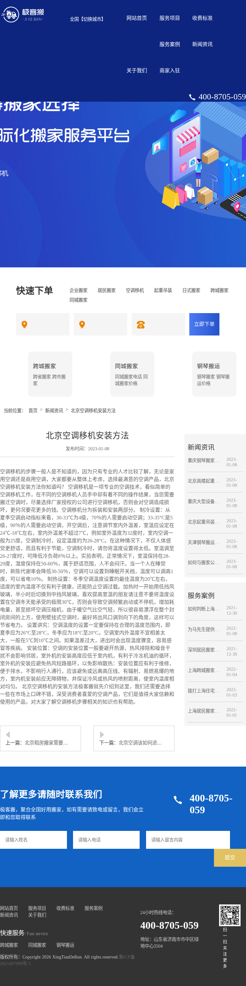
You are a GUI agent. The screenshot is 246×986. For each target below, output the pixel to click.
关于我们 (137, 70)
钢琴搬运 (65, 945)
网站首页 (137, 18)
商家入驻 (170, 70)
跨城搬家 (9, 945)
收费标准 (202, 18)
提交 (230, 857)
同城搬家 (37, 945)
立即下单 (204, 324)
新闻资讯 (202, 44)
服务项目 (170, 18)
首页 (33, 410)
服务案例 (170, 44)
